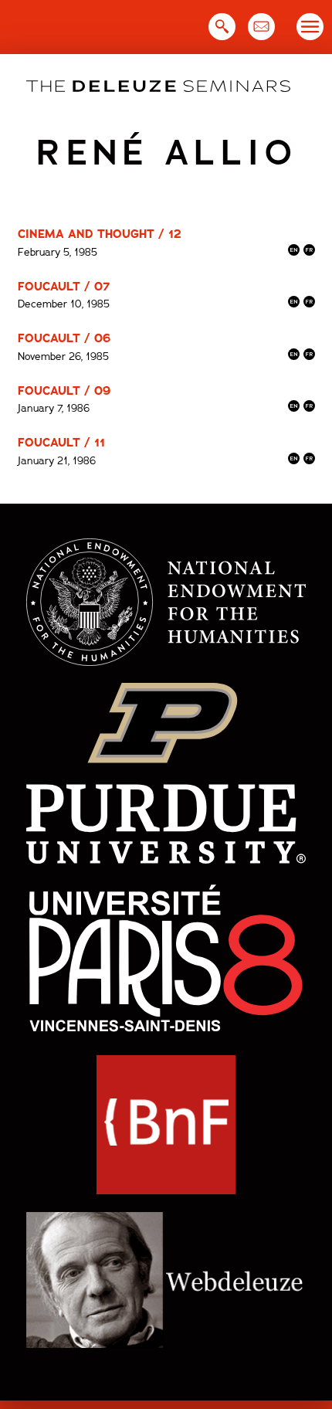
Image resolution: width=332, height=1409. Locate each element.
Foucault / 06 (64, 338)
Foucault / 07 (64, 286)
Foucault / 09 (64, 391)
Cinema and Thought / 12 (99, 234)
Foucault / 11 (61, 442)
